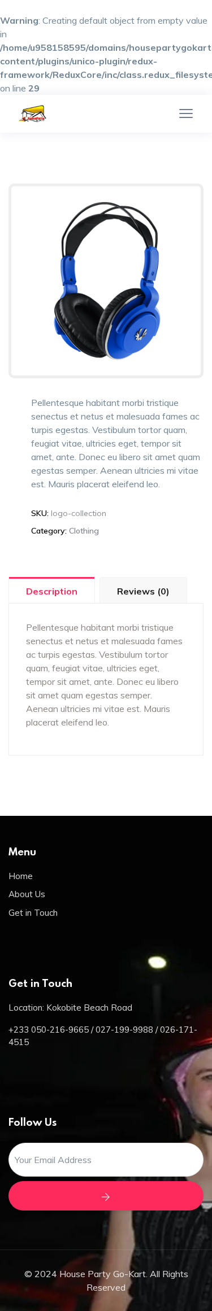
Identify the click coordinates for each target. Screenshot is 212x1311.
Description (51, 591)
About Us (26, 894)
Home (20, 876)
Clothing (84, 531)
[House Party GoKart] (45, 113)
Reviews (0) (143, 591)
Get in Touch (33, 912)
